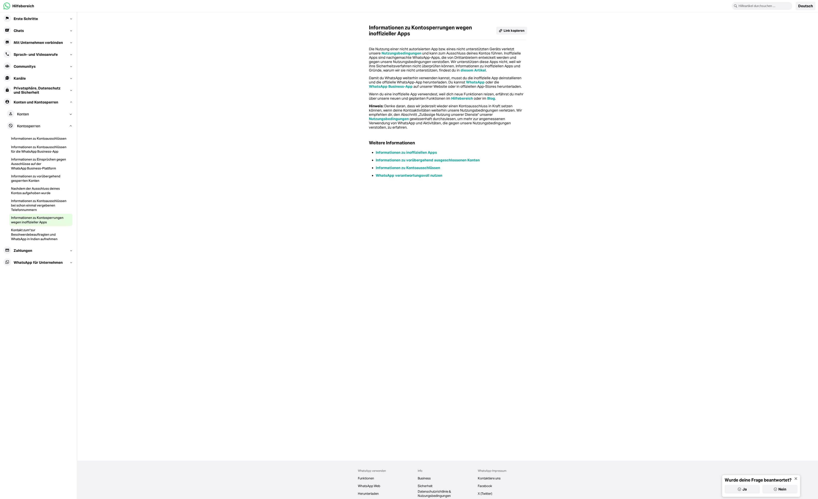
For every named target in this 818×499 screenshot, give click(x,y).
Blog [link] (491, 98)
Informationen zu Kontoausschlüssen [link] (408, 167)
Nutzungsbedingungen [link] (401, 53)
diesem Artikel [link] (473, 70)
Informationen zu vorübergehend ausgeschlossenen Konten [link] (428, 160)
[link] (18, 6)
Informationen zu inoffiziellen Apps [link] (406, 152)
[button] (805, 6)
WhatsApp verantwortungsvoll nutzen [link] (409, 175)
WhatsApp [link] (475, 82)
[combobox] (764, 6)
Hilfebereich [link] (462, 98)
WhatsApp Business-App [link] (391, 86)
